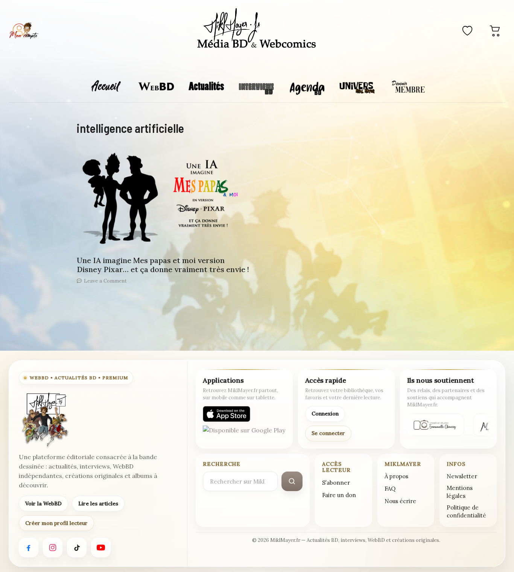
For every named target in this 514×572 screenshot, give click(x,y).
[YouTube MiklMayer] (101, 547)
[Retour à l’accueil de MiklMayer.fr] (44, 420)
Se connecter (328, 433)
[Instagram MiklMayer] (52, 547)
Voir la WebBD (43, 503)
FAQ (390, 488)
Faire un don (339, 495)
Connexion (325, 413)
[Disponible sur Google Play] (244, 433)
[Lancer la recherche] (292, 481)
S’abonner (336, 482)
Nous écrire (400, 501)
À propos (396, 476)
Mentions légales (460, 491)
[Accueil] (256, 29)
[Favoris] (467, 30)
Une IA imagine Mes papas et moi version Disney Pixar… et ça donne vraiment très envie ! (163, 265)
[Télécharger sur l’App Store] (226, 414)
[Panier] (495, 30)
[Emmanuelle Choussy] (433, 425)
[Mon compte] (23, 30)
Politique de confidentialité (466, 511)
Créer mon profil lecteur (56, 523)
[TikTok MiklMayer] (77, 547)
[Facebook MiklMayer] (28, 547)
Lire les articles (98, 503)
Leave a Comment (105, 280)
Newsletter (462, 476)
